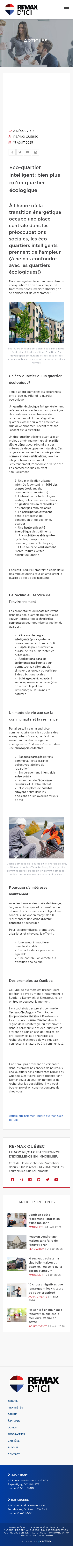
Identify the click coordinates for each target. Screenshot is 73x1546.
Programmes (16, 1434)
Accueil (13, 1401)
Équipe (12, 1414)
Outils (12, 1427)
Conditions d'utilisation (54, 1533)
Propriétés (15, 1408)
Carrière (14, 1441)
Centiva (44, 1541)
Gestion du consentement (37, 1536)
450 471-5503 (23, 1513)
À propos (14, 1421)
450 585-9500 (24, 1488)
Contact (14, 1454)
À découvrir (23, 131)
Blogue (13, 1447)
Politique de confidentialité (21, 1533)
